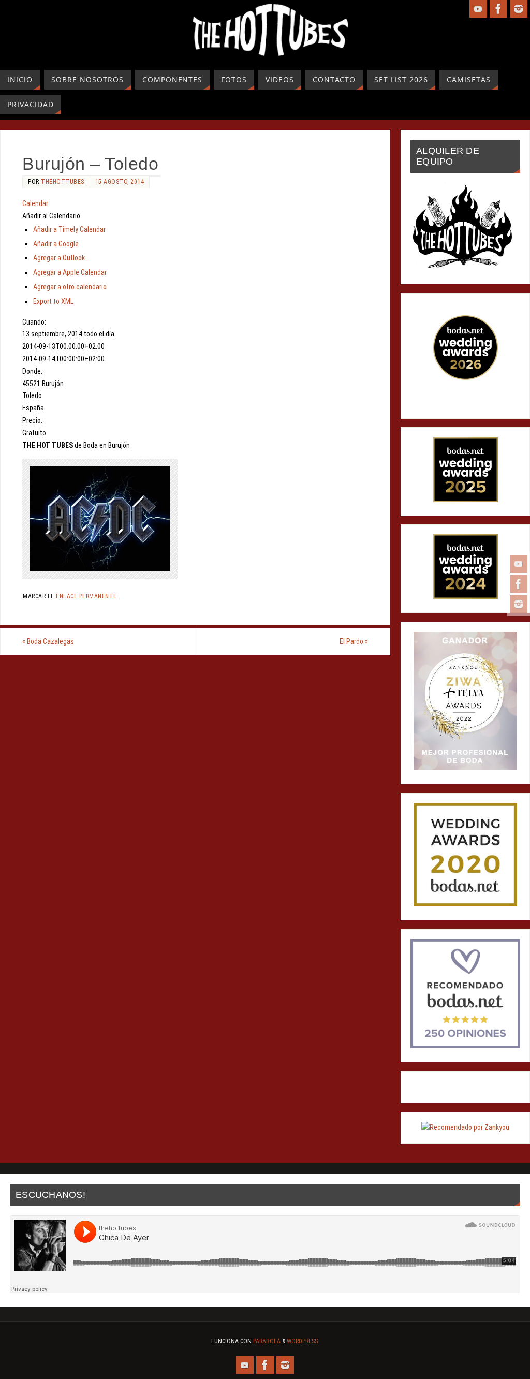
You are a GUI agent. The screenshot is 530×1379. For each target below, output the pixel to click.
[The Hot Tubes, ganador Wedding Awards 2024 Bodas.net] (465, 596)
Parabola (267, 1341)
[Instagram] (518, 604)
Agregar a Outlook (59, 258)
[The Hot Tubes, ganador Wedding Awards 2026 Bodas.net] (465, 377)
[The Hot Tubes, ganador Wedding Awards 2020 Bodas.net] (465, 904)
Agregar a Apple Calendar (70, 272)
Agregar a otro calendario (70, 287)
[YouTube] (518, 564)
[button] (51, 216)
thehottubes (62, 181)
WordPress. (303, 1341)
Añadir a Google (56, 244)
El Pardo (354, 641)
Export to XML (53, 301)
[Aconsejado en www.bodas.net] (465, 1045)
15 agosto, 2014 (119, 181)
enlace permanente (86, 596)
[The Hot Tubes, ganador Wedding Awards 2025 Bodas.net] (465, 499)
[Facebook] (518, 584)
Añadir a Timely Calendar (69, 229)
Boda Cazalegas (48, 641)
